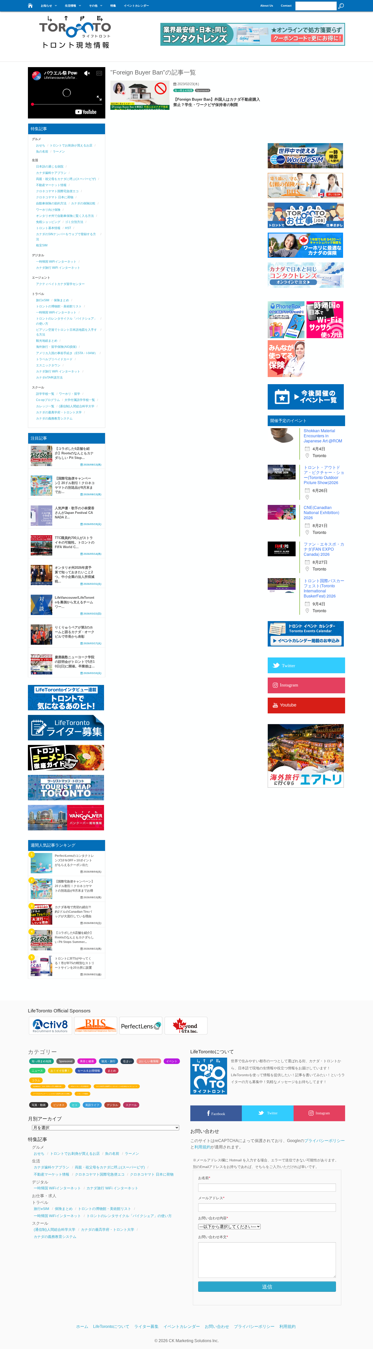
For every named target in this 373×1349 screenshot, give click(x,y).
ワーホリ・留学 (69, 394)
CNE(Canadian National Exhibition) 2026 (321, 512)
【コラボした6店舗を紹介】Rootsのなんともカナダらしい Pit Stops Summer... (74, 937)
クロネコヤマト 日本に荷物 (54, 197)
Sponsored (202, 90)
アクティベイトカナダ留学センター (60, 284)
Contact (286, 5)
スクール (131, 1104)
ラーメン (59, 151)
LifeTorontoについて (111, 1326)
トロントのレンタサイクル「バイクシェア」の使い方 (129, 1216)
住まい (127, 1061)
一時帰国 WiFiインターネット (56, 261)
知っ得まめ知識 (183, 90)
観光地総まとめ (46, 340)
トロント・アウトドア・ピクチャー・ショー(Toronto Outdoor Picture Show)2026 (324, 474)
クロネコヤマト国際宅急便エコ (57, 191)
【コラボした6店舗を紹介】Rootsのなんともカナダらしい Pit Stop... (74, 453)
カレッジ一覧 (45, 406)
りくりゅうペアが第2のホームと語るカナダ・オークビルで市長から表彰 (74, 631)
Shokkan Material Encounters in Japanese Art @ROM (323, 436)
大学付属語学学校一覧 (79, 400)
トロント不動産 (82, 1094)
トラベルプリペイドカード (54, 359)
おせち (40, 145)
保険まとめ (61, 300)
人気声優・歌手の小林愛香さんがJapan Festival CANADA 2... (74, 512)
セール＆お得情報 (89, 1070)
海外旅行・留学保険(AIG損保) (56, 347)
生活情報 (70, 5)
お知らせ (46, 5)
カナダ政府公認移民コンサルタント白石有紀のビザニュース (116, 1086)
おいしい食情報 (149, 1061)
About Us (266, 5)
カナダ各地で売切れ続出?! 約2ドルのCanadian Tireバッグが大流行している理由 (73, 912)
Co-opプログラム (48, 400)
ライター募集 (146, 1326)
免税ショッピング (48, 222)
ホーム (82, 1326)
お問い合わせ (217, 1326)
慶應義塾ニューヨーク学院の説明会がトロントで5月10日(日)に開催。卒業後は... (75, 661)
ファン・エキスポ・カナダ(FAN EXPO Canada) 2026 (324, 549)
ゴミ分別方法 (74, 222)
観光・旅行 (108, 1061)
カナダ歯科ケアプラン (51, 173)
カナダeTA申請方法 (49, 377)
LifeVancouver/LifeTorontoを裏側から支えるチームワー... (74, 602)
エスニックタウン (48, 365)
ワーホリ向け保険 (48, 210)
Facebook (218, 1114)
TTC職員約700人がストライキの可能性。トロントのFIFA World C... (74, 542)
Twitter (272, 1113)
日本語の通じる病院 (49, 166)
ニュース (37, 1070)
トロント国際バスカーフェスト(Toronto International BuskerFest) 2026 (324, 588)
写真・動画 (39, 1104)
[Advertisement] (306, 107)
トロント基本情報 (48, 228)
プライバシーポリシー (324, 1140)
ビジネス (58, 1104)
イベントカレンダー (136, 5)
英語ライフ (92, 1104)
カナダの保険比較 (83, 203)
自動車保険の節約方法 (51, 203)
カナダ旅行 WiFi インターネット (58, 267)
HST (68, 228)
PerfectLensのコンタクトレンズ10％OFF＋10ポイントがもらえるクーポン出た (74, 860)
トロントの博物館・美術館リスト (59, 306)
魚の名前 (42, 151)
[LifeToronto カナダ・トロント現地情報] (30, 4)
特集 (113, 5)
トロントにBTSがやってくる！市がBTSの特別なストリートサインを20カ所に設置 (74, 963)
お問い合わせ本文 (213, 1237)
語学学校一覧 (45, 394)
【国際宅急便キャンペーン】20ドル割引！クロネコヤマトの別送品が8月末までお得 (74, 886)
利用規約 (202, 1147)
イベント (171, 1061)
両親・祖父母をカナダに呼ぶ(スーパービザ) (66, 179)
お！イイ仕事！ (60, 1070)
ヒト (75, 1104)
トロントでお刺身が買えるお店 (71, 145)
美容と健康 (87, 1061)
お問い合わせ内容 (213, 1218)
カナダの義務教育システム (54, 418)
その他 (93, 5)
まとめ (112, 1070)
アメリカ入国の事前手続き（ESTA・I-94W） (66, 353)
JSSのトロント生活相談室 (80, 1086)
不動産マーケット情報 (51, 185)
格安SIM (41, 245)
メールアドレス (211, 1198)
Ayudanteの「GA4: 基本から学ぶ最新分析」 (48, 1086)
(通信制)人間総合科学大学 (76, 406)
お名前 (204, 1178)
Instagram (323, 1113)
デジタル (112, 1104)
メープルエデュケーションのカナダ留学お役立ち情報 (51, 1094)
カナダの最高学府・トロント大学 (59, 412)
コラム (36, 1080)
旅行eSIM (42, 300)
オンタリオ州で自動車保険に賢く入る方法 (65, 216)
